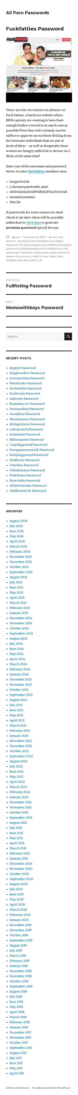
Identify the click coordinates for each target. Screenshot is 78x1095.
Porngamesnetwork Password (32, 450)
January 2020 (19, 920)
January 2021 (19, 858)
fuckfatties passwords (31, 248)
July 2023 (16, 705)
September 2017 (21, 1048)
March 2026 (18, 546)
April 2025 (17, 597)
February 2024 (20, 669)
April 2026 (17, 541)
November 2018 (21, 976)
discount (11, 240)
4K (50, 237)
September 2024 (21, 633)
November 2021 (21, 807)
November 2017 (20, 1037)
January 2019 (19, 966)
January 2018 (19, 1027)
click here (33, 222)
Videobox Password (24, 465)
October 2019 (19, 935)
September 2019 (21, 940)
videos (34, 260)
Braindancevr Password (27, 404)
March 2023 (18, 725)
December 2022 (21, 741)
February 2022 (20, 792)
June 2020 (17, 894)
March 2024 (18, 664)
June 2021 (16, 833)
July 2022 (16, 766)
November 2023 (21, 684)
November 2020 (21, 868)
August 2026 (19, 521)
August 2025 (18, 577)
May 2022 (16, 776)
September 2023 (21, 695)
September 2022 (21, 756)
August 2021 (18, 822)
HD (66, 248)
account (58, 237)
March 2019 (18, 955)
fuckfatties (36, 171)
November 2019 (21, 930)
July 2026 (16, 526)
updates (11, 260)
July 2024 (16, 643)
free (32, 240)
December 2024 (21, 618)
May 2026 (17, 536)
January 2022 (19, 797)
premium (25, 256)
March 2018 (18, 1017)
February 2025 (20, 608)
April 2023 (17, 720)
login (16, 252)
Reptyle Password (23, 368)
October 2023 (19, 689)
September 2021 (21, 817)
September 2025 (21, 572)
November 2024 (21, 623)
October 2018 (19, 981)
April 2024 (17, 659)
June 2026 (17, 531)
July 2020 (16, 889)
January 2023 (19, 735)
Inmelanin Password (25, 434)
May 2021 (16, 838)
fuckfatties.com (54, 248)
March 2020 (18, 909)
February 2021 (20, 853)
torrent (44, 256)
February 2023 (20, 730)
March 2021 (18, 848)
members (26, 252)
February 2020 (20, 915)
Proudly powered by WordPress (51, 1088)
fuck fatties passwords (31, 244)
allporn (16, 237)
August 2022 (18, 761)
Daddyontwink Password (28, 491)
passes (53, 252)
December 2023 (21, 679)
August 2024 (19, 638)
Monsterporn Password (27, 419)
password (63, 252)
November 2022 (21, 746)
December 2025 (21, 556)
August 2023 (18, 700)
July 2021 (16, 828)
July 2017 (16, 1058)
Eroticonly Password (25, 393)
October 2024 (19, 628)
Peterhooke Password (26, 383)
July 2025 (16, 582)
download (23, 240)
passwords (12, 256)
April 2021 (17, 843)
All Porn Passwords (27, 12)
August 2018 (18, 991)
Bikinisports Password (27, 439)
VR (40, 260)
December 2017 (20, 1032)
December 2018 (21, 971)
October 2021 (19, 812)
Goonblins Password (25, 414)
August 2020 (19, 884)
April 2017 (17, 1073)
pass (45, 252)
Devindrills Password (25, 388)
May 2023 (16, 715)
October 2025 (19, 567)
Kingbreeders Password (27, 373)
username (23, 260)
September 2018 (21, 986)
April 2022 (17, 782)
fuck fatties (42, 240)
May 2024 (17, 654)
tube (60, 256)
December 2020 (21, 863)
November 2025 (21, 562)
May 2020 (17, 899)
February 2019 (20, 961)
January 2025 (19, 613)
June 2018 (16, 1001)
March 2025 (18, 602)
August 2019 (18, 945)
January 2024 (19, 674)
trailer (52, 256)
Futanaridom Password (27, 409)
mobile (37, 252)
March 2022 (18, 787)
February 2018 (20, 1022)
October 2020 (19, 874)
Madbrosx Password (24, 460)
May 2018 (16, 1007)
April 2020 (17, 904)
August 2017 (18, 1053)
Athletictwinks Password (28, 485)
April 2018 (17, 1012)
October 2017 (19, 1042)
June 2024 (17, 649)
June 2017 (16, 1063)
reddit (35, 256)
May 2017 (16, 1068)
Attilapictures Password (27, 424)
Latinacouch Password (26, 429)
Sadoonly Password (24, 398)
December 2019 (20, 925)
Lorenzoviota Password (27, 378)
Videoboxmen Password (27, 470)
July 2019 (16, 950)
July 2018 (16, 996)
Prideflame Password (25, 475)
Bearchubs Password (25, 480)
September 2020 (21, 879)
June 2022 (17, 771)
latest (9, 252)
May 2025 (16, 592)
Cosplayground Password (28, 444)
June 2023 (16, 710)
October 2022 (19, 751)
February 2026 (20, 551)
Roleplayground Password (29, 455)
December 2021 (20, 802)
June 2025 (16, 587)
